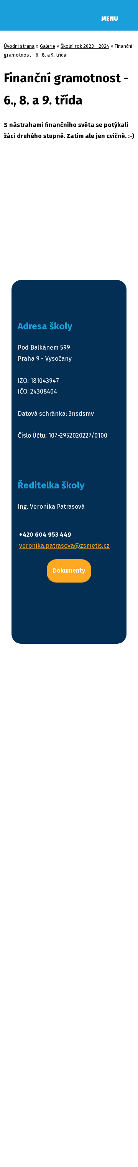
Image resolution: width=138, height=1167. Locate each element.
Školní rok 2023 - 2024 (85, 46)
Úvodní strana (19, 46)
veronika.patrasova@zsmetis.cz (64, 545)
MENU (109, 18)
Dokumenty (69, 570)
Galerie (47, 46)
